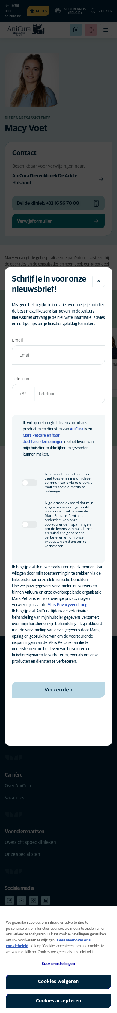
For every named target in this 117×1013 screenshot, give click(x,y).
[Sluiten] (98, 281)
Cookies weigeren (58, 981)
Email (17, 340)
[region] (58, 959)
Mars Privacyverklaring (67, 605)
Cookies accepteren (58, 1000)
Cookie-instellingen (58, 964)
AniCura (76, 429)
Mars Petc (31, 435)
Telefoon (20, 378)
